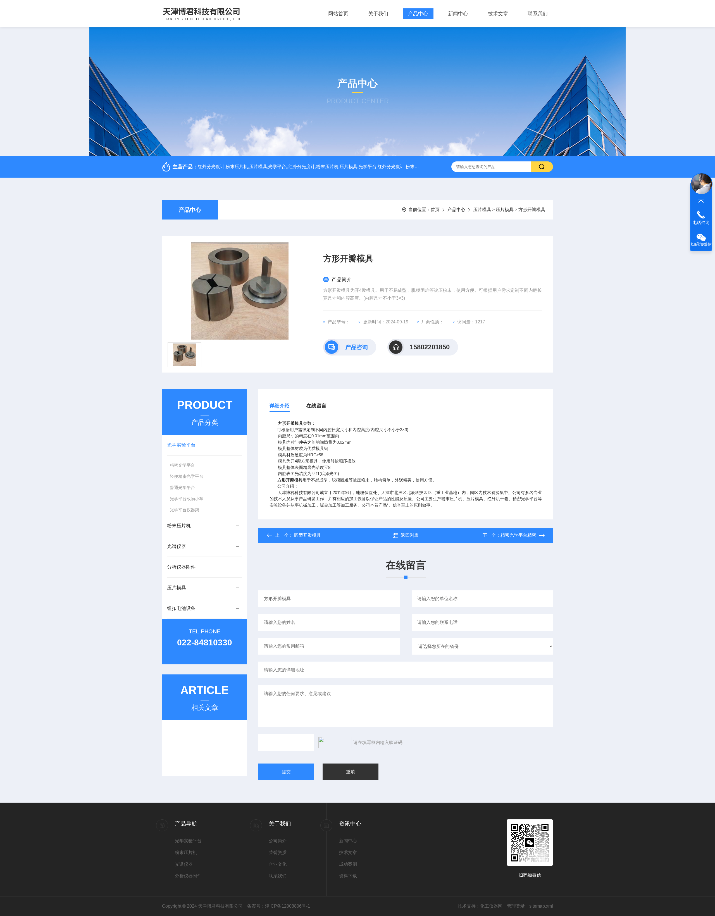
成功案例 (348, 864)
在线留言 (316, 406)
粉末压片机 (179, 525)
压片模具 (482, 209)
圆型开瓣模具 (307, 535)
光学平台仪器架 (184, 509)
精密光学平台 (182, 465)
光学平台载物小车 (186, 498)
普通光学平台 (182, 487)
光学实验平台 (181, 445)
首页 (435, 209)
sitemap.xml (541, 906)
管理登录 (516, 906)
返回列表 (410, 535)
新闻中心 (458, 13)
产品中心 (418, 13)
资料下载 (348, 876)
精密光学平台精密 (518, 535)
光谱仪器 (176, 546)
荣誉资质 (278, 852)
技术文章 (498, 13)
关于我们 (378, 13)
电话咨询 (701, 222)
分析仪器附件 (181, 567)
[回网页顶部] (701, 201)
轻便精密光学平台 (186, 476)
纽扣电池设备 (181, 608)
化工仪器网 (491, 906)
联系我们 (538, 13)
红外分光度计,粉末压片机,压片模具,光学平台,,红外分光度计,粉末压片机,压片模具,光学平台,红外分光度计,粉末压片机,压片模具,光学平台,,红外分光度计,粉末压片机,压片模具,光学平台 (309, 166)
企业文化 (278, 864)
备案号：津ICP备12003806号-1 (278, 906)
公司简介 (278, 840)
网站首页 (338, 13)
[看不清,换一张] (334, 742)
